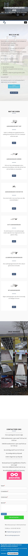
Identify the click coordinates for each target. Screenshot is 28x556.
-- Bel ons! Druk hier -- (14, 517)
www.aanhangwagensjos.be (13, 535)
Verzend (4, 514)
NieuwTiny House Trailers (14, 86)
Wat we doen (14, 92)
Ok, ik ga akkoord (13, 553)
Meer (14, 143)
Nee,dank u (4, 554)
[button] (7, 344)
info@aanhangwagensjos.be (13, 532)
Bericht (3, 503)
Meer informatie (14, 550)
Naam (2, 485)
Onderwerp (4, 497)
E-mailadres (4, 491)
